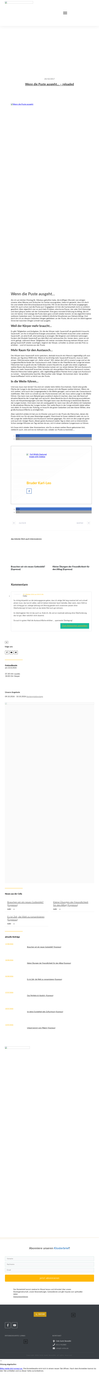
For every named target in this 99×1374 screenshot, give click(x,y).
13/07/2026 (9, 1024)
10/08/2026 (9, 960)
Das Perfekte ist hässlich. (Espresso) (40, 996)
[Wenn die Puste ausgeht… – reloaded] (51, 193)
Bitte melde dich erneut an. (11, 1369)
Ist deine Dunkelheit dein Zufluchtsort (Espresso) (45, 1012)
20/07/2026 (9, 1008)
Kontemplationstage (34, 697)
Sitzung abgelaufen (8, 1364)
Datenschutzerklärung (20, 1297)
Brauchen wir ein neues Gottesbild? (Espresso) (30, 559)
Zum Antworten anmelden (74, 626)
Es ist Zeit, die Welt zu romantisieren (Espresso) (26, 920)
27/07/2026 (9, 992)
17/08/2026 (9, 944)
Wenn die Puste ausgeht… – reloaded (49, 84)
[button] (18, 436)
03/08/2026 (9, 976)
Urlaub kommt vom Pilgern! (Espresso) (41, 1028)
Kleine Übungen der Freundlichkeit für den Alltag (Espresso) (72, 559)
